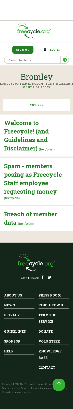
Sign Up (23, 49)
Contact (47, 367)
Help (8, 351)
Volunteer (49, 341)
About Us (13, 295)
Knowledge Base (50, 354)
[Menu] (63, 105)
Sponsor (12, 341)
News (9, 305)
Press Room (50, 295)
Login (46, 87)
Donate (46, 331)
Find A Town (51, 305)
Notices (36, 104)
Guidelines (15, 331)
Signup (28, 87)
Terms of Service (47, 318)
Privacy (12, 315)
